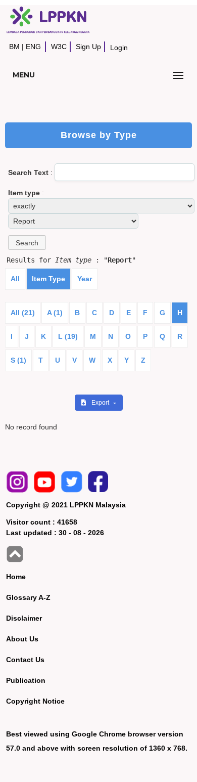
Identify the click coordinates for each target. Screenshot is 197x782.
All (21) (23, 313)
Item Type (48, 279)
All (15, 279)
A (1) (55, 313)
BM (14, 46)
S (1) (18, 360)
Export (101, 402)
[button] (27, 242)
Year (84, 279)
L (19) (68, 336)
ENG (33, 46)
